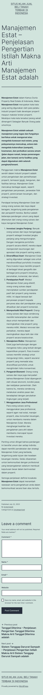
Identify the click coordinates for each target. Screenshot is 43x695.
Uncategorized (19, 510)
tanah (22, 180)
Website (5, 588)
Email (4, 575)
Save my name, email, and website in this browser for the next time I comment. (20, 601)
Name (5, 562)
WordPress (23, 686)
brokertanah (8, 507)
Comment (6, 537)
